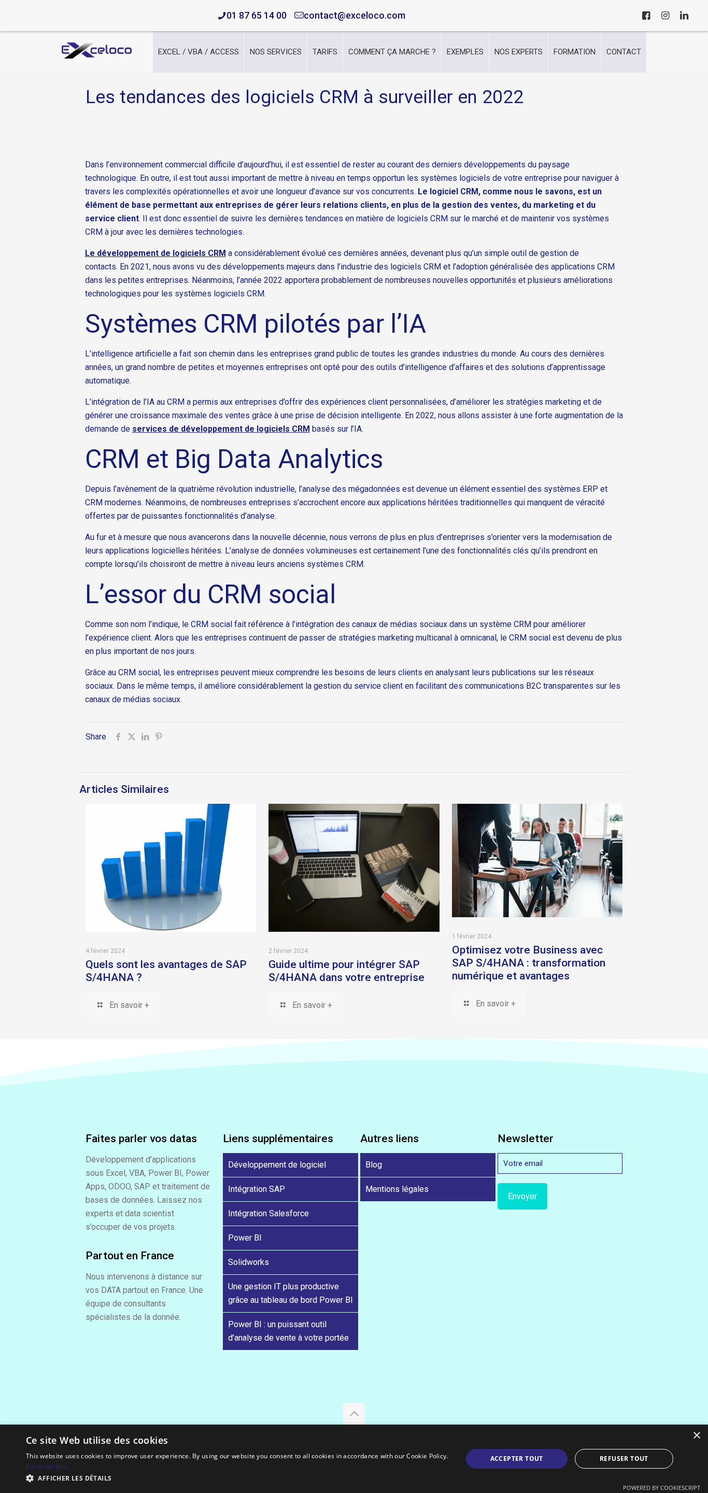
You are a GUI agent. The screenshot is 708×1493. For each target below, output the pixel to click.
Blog (373, 1165)
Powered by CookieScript (661, 1487)
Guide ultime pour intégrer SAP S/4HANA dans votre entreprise (346, 971)
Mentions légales (397, 1189)
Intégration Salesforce (268, 1213)
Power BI (245, 1238)
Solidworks (248, 1262)
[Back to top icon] (354, 1414)
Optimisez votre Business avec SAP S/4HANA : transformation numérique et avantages (528, 963)
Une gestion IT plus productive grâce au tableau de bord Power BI (290, 1293)
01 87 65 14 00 (256, 15)
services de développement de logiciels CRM (221, 429)
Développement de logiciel (277, 1165)
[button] (237, 1478)
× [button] (696, 1436)
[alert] (354, 1459)
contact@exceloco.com (354, 15)
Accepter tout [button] (516, 1458)
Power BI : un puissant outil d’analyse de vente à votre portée (288, 1331)
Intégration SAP (256, 1189)
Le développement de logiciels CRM (155, 253)
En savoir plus (47, 1466)
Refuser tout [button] (624, 1458)
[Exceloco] (97, 56)
